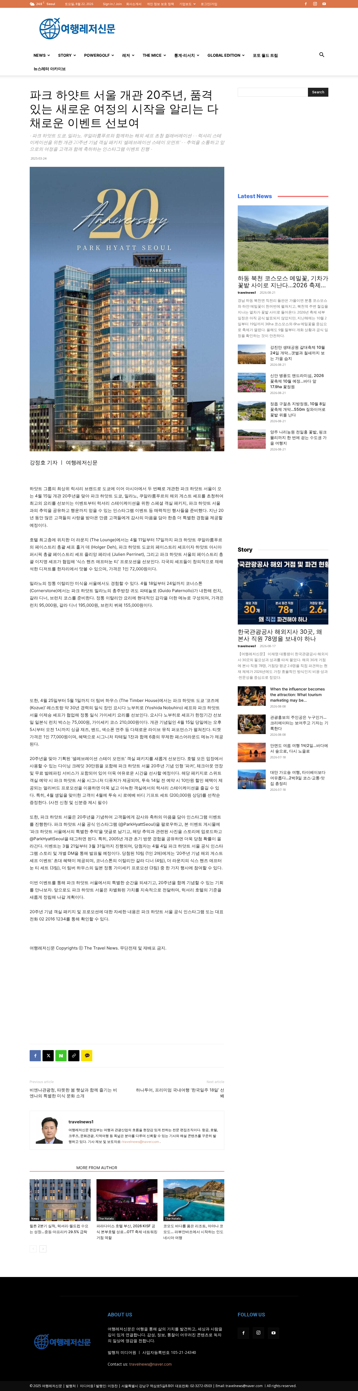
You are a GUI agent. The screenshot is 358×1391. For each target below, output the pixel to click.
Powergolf (97, 55)
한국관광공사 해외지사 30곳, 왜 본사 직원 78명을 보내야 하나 (280, 635)
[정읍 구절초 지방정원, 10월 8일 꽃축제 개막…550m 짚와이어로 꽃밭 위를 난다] (252, 411)
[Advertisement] (226, 28)
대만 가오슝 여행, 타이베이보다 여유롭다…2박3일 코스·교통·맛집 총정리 (298, 778)
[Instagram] (315, 4)
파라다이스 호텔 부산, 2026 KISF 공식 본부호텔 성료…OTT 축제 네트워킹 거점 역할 (126, 1232)
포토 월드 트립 (265, 55)
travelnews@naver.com (140, 1142)
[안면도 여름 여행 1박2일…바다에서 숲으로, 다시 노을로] (252, 752)
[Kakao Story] (86, 1055)
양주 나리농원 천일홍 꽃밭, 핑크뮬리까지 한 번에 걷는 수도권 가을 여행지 (298, 437)
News (40, 55)
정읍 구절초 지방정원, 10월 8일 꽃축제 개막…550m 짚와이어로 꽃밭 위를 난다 (298, 409)
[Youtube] (324, 4)
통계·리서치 (184, 55)
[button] (321, 55)
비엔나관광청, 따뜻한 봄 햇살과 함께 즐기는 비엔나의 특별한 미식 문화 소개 (73, 1092)
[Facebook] (306, 4)
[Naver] (61, 1055)
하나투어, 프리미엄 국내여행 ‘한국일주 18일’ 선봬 (180, 1092)
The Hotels (106, 1219)
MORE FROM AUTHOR (96, 1167)
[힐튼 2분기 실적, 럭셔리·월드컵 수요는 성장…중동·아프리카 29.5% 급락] (60, 1200)
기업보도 (185, 4)
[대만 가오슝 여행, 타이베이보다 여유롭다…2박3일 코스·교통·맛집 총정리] (252, 779)
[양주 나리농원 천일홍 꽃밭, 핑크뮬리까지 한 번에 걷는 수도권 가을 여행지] (252, 439)
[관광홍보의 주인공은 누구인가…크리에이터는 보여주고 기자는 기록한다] (252, 724)
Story (65, 55)
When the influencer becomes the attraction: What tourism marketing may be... (297, 694)
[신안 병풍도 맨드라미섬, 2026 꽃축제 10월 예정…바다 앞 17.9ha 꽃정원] (252, 382)
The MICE (152, 55)
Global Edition (224, 55)
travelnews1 (81, 1121)
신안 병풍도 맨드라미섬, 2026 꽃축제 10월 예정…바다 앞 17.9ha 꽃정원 (297, 381)
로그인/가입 (209, 4)
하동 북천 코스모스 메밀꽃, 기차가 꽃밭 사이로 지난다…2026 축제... (283, 282)
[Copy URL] (73, 1055)
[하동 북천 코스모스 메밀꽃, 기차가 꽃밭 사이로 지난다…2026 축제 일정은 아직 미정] (283, 238)
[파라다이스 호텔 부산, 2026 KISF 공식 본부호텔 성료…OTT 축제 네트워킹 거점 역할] (126, 1200)
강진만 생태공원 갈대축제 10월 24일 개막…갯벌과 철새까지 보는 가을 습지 (297, 353)
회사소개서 (134, 4)
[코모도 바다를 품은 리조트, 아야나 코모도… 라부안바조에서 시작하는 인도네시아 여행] (193, 1200)
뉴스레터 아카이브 (50, 68)
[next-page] (42, 1248)
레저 (126, 55)
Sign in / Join (112, 4)
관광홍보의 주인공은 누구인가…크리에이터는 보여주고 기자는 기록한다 (299, 723)
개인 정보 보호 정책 (160, 4)
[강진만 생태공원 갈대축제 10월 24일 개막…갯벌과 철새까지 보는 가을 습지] (252, 354)
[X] (48, 1055)
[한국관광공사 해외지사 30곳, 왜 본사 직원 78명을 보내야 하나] (283, 592)
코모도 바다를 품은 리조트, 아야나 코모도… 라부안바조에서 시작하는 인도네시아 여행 (193, 1232)
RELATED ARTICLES (51, 1167)
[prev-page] (33, 1248)
